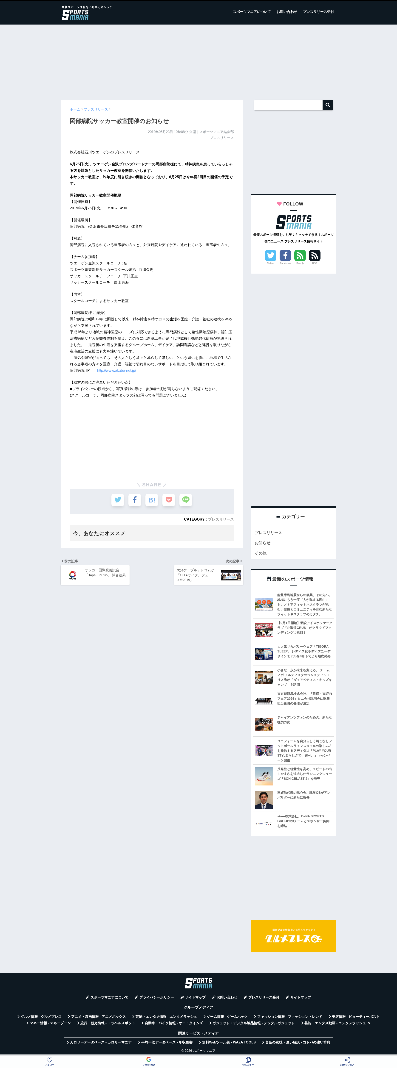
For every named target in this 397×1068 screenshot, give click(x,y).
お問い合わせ (287, 12)
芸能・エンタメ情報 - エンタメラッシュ (166, 1016)
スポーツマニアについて (252, 12)
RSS (314, 263)
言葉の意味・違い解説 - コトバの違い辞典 (297, 1042)
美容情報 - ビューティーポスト (356, 1016)
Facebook (285, 263)
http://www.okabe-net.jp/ (116, 370)
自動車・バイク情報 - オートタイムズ (174, 1023)
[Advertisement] (198, 60)
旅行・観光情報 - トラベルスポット (107, 1023)
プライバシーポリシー (156, 997)
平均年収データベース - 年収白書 (167, 1042)
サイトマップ (195, 997)
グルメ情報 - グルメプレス (41, 1016)
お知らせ (262, 543)
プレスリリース (221, 519)
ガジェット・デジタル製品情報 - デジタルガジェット (254, 1023)
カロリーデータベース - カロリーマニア (101, 1042)
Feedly (300, 263)
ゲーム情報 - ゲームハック (227, 1016)
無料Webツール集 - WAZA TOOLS (229, 1042)
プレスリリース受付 (318, 12)
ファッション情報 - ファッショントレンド (289, 1016)
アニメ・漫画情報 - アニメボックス (98, 1016)
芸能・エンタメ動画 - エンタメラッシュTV (337, 1023)
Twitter (270, 263)
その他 (261, 553)
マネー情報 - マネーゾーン (50, 1023)
